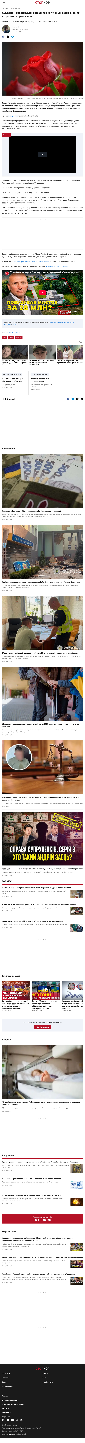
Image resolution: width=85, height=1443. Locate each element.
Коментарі (11, 399)
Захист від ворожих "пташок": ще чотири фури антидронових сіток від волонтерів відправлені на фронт (15, 1005)
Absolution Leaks (14, 333)
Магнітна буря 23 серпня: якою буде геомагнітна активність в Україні (31, 1195)
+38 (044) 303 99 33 (43, 1220)
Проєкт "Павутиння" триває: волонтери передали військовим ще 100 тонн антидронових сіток (44, 1005)
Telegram (53, 322)
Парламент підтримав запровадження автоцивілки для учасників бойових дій (42, 383)
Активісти (5, 1408)
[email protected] (20, 1434)
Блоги (44, 1378)
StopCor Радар (7, 1386)
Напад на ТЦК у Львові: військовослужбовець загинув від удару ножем (32, 921)
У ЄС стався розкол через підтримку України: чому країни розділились (12, 381)
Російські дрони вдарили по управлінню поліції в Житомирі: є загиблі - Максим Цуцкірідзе (41, 582)
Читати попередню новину (12, 374)
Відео (44, 1373)
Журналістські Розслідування (13, 1404)
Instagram (7, 325)
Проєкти (5, 1373)
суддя (11, 337)
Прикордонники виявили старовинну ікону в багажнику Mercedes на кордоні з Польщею (40, 1162)
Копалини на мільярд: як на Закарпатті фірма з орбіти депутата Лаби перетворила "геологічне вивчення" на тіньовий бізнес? (37, 1239)
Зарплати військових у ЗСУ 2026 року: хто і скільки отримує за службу (32, 511)
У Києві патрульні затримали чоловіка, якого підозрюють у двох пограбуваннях (36, 888)
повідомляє (13, 116)
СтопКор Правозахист (10, 1400)
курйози (18, 337)
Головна (5, 8)
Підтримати (44, 1027)
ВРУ (4, 337)
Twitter (72, 322)
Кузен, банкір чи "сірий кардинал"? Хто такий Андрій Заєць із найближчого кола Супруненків (42, 869)
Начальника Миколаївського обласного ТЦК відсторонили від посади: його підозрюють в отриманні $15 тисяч (40, 798)
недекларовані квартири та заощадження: (31, 261)
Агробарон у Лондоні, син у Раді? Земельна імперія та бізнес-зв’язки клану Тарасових (38, 1274)
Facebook (60, 322)
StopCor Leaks (9, 1231)
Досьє (4, 1382)
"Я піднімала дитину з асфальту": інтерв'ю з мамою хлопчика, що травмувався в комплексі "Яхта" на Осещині (41, 1103)
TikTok (14, 325)
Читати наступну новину (40, 374)
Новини (5, 1378)
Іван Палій (15, 27)
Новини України (15, 8)
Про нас (5, 1396)
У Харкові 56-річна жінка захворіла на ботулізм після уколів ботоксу (31, 1178)
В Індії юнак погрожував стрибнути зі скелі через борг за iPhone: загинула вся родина (39, 904)
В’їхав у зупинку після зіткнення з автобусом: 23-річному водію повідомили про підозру (40, 653)
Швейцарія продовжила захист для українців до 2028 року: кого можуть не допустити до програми (40, 725)
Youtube (66, 322)
